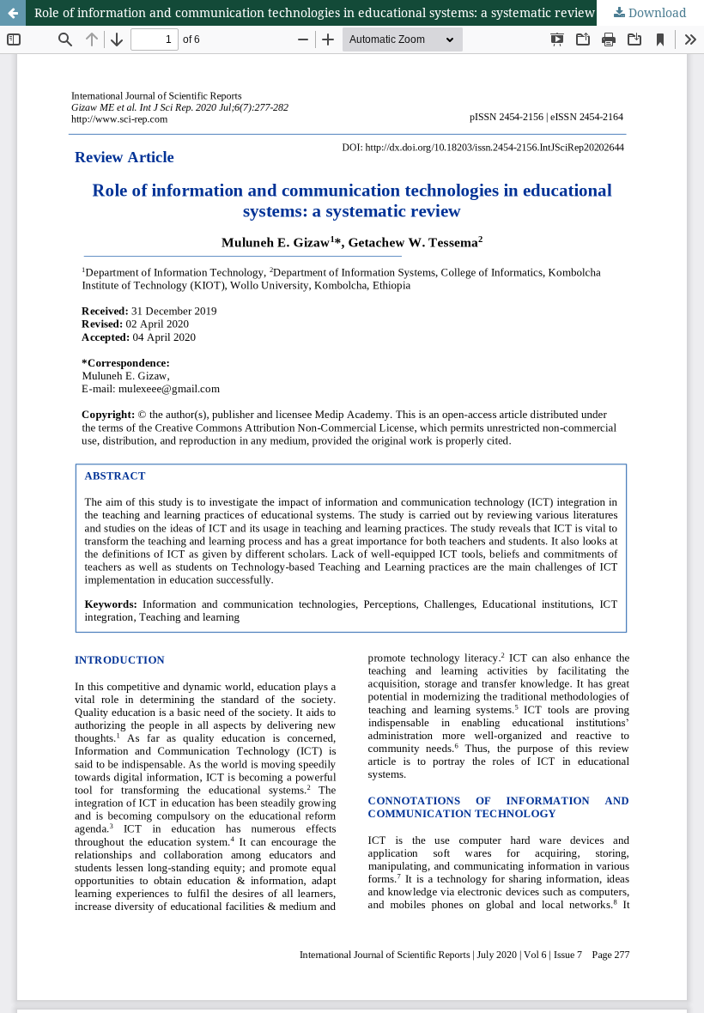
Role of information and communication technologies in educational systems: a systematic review (314, 12)
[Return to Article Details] (13, 13)
